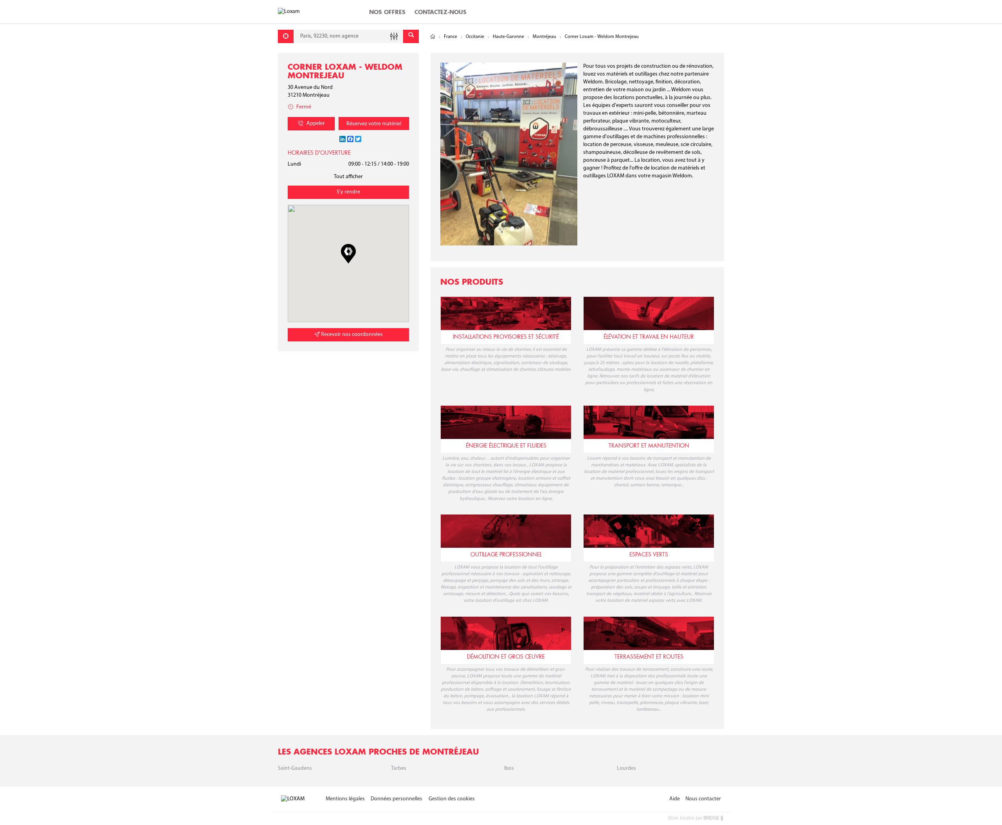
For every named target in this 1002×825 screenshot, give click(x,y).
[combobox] (348, 36)
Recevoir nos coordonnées (351, 335)
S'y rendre (348, 192)
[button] (348, 254)
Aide (674, 799)
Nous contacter (703, 799)
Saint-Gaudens (295, 768)
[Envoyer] (411, 36)
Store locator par (693, 818)
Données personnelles (396, 799)
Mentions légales (345, 799)
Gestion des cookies (452, 799)
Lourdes (626, 768)
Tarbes (398, 768)
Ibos (509, 768)
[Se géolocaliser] (286, 36)
